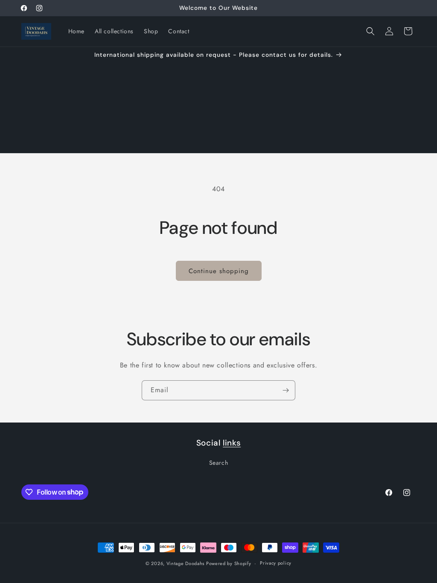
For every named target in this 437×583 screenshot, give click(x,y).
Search (218, 462)
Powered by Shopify (228, 563)
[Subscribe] (285, 390)
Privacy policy (275, 563)
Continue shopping (219, 271)
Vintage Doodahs (186, 563)
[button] (370, 31)
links (232, 442)
